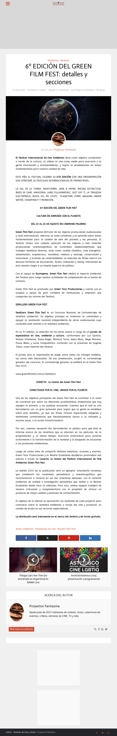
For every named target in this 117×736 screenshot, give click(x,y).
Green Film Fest (67, 529)
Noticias (65, 60)
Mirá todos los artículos (21, 629)
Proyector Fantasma (84, 90)
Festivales (53, 60)
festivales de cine (46, 529)
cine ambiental (25, 529)
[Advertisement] (58, 29)
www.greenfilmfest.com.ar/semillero (36, 374)
